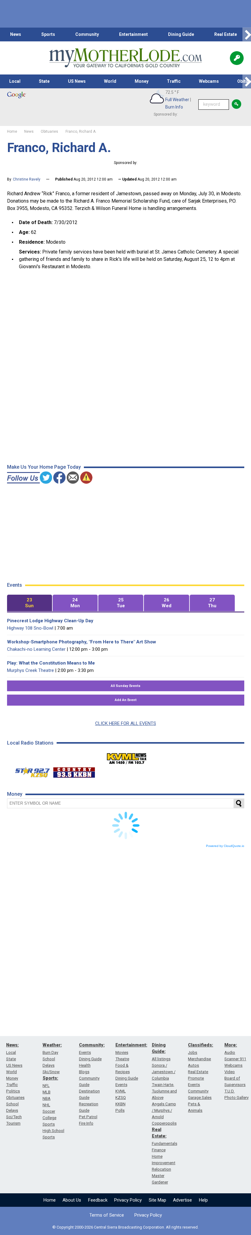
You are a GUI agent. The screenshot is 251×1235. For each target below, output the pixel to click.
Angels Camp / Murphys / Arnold (164, 1110)
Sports (48, 34)
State (44, 81)
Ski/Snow (51, 1071)
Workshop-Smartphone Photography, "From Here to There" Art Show (81, 642)
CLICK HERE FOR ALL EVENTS (125, 723)
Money (141, 81)
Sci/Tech (14, 1117)
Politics (13, 1091)
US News (77, 81)
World (110, 81)
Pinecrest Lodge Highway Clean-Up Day (50, 620)
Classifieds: (200, 1045)
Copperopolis (164, 1123)
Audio (229, 1052)
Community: (92, 1045)
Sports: (50, 1078)
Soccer (49, 1111)
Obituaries (15, 1097)
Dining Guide (181, 34)
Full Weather (177, 99)
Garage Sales (200, 1097)
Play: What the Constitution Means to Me (51, 663)
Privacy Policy (128, 1200)
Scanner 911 (235, 1059)
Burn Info (174, 107)
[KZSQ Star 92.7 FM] (29, 771)
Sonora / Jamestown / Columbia (163, 1072)
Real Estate (225, 34)
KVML (120, 1091)
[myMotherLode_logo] (125, 58)
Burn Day (50, 1052)
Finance (159, 1150)
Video (229, 1071)
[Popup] (237, 58)
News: (12, 1045)
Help (203, 1200)
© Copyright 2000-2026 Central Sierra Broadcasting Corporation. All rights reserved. (125, 1227)
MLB (47, 1092)
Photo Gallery (236, 1097)
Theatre (122, 1059)
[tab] (29, 603)
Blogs (84, 1071)
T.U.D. (229, 1091)
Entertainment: (131, 1045)
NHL (46, 1105)
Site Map (157, 1200)
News (15, 34)
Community (87, 34)
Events (85, 1052)
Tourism (13, 1123)
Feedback (97, 1200)
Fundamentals (164, 1143)
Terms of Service (106, 1215)
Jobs (192, 1052)
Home (49, 1200)
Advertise (182, 1200)
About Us (71, 1200)
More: (230, 1045)
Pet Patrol (88, 1117)
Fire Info (86, 1123)
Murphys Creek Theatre (30, 670)
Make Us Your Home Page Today (44, 467)
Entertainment (133, 34)
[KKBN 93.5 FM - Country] (74, 771)
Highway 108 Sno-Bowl (30, 628)
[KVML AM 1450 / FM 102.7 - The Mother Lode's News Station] (127, 756)
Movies (121, 1052)
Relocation (161, 1169)
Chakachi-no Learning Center (36, 649)
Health (85, 1065)
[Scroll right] (246, 34)
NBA (47, 1098)
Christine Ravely (26, 179)
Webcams (209, 81)
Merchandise (199, 1059)
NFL (46, 1085)
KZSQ (120, 1097)
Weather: (52, 1045)
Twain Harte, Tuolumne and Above (164, 1091)
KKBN (120, 1104)
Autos (193, 1065)
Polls (120, 1110)
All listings (161, 1059)
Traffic (174, 81)
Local (15, 81)
